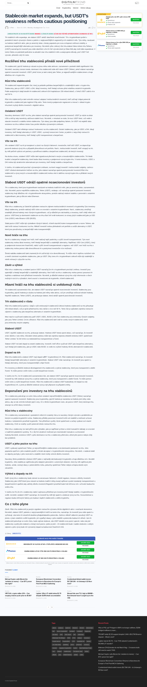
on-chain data (57, 644)
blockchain (89, 627)
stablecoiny (67, 651)
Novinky (30, 27)
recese (55, 648)
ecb (61, 634)
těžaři (54, 654)
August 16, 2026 (10, 586)
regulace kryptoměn (65, 648)
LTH (73, 641)
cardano (72, 631)
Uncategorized (38, 27)
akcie (54, 627)
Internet (75, 8)
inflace (80, 638)
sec (54, 651)
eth (74, 634)
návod (88, 641)
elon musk (68, 634)
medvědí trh (80, 641)
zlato (81, 654)
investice (87, 638)
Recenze (85, 545)
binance (75, 627)
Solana (59, 651)
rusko (75, 648)
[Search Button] (28, 3)
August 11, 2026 (73, 600)
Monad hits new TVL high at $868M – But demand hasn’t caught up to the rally (80, 596)
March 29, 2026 (21, 27)
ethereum (81, 634)
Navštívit (136, 19)
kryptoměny (66, 641)
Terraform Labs (77, 651)
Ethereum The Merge (59, 638)
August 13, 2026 (10, 598)
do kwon (55, 634)
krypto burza (56, 641)
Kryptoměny (66, 8)
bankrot (68, 627)
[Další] (52, 607)
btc (53, 631)
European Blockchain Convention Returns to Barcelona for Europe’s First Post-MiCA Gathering (48, 581)
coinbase (79, 631)
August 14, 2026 (73, 586)
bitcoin (82, 627)
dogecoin (87, 631)
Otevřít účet (85, 543)
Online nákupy (85, 8)
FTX (74, 638)
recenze (86, 644)
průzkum (79, 644)
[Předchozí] (48, 607)
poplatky (65, 644)
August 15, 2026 (41, 586)
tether (86, 651)
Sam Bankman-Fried (85, 648)
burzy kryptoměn (62, 631)
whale (76, 654)
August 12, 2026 (41, 598)
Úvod (58, 8)
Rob (12, 27)
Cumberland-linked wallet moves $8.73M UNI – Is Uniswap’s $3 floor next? (79, 581)
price (72, 644)
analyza (60, 627)
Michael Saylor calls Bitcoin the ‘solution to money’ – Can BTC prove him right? (18, 581)
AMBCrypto (16, 533)
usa (60, 654)
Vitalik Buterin (68, 654)
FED (69, 638)
